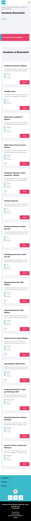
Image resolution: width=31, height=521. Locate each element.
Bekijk (24, 82)
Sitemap (15, 517)
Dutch (4, 486)
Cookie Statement (15, 514)
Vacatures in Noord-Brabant (12, 37)
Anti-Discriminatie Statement (15, 515)
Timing (4, 482)
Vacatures (5, 478)
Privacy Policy (15, 512)
